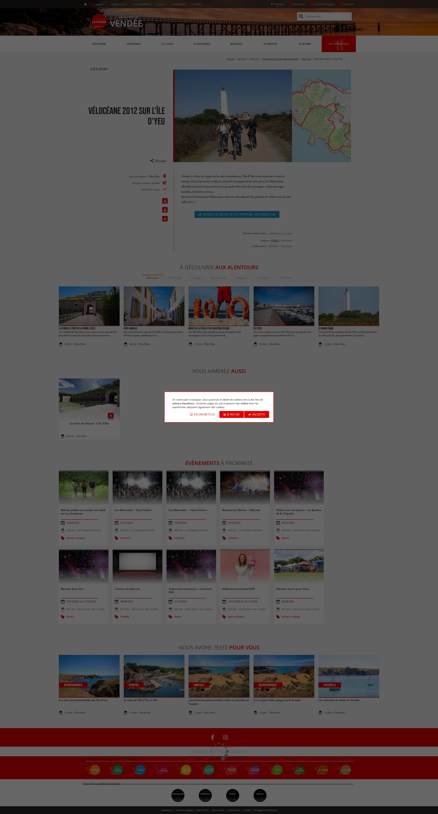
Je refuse (233, 414)
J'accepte (258, 414)
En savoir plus (204, 414)
